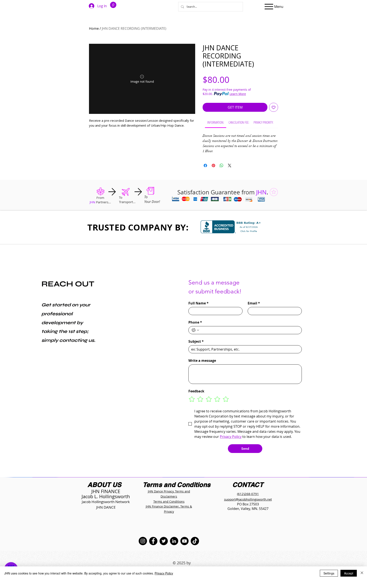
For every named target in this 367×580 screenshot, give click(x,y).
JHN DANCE (106, 507)
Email (254, 303)
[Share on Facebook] (205, 165)
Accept (348, 573)
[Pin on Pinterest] (213, 165)
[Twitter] (164, 541)
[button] (113, 5)
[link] (215, 122)
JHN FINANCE (105, 491)
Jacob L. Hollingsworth (106, 496)
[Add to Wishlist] (273, 107)
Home (94, 28)
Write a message (202, 360)
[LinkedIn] (174, 541)
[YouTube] (184, 541)
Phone (195, 322)
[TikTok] (195, 541)
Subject (196, 341)
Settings (328, 573)
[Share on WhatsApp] (221, 165)
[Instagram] (143, 541)
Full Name (198, 303)
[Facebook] (153, 541)
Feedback (196, 391)
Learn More (238, 94)
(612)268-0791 (248, 494)
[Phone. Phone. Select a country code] (195, 330)
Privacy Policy (164, 573)
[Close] (361, 573)
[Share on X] (229, 165)
